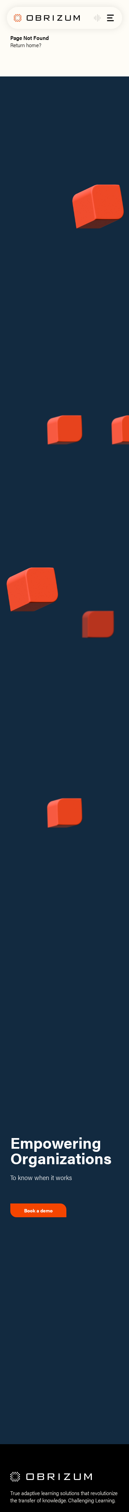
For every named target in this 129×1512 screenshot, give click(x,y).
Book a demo (38, 1210)
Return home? (25, 45)
